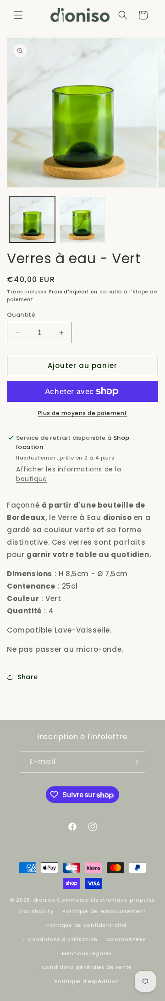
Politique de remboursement (104, 911)
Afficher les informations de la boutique (68, 474)
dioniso (44, 900)
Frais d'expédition (73, 291)
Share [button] (27, 677)
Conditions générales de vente (87, 967)
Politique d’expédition (87, 981)
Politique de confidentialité (87, 925)
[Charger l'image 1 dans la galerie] (32, 220)
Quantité (21, 314)
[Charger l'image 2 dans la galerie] (82, 220)
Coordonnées (126, 939)
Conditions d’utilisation (63, 939)
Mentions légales (87, 953)
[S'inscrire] (135, 762)
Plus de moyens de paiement (82, 413)
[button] (18, 15)
